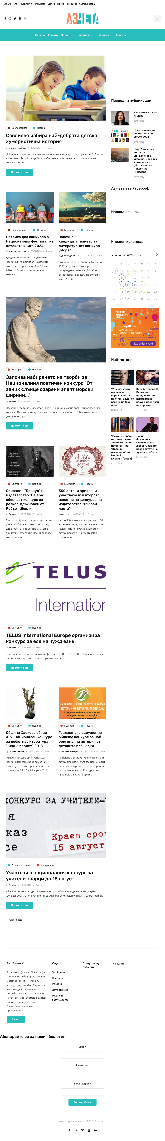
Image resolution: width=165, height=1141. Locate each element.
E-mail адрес (82, 1083)
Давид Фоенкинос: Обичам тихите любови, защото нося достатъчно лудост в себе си (147, 444)
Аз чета (12, 401)
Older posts (15, 919)
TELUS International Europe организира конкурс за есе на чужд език (53, 638)
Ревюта (53, 35)
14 (142, 285)
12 (128, 285)
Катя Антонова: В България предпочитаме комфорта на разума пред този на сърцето (147, 397)
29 (128, 271)
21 (142, 291)
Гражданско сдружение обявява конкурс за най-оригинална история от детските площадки (81, 739)
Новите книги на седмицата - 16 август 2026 (144, 133)
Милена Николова (17, 147)
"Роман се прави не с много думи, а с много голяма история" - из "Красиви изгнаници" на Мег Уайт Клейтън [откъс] (121, 447)
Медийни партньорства (81, 3)
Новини (66, 35)
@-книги (104, 35)
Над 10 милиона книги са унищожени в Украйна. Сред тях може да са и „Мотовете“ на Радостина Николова (145, 160)
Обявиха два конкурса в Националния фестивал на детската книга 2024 (30, 241)
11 (121, 285)
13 (135, 285)
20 (135, 291)
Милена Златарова (70, 751)
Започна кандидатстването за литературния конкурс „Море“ (79, 244)
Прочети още (19, 172)
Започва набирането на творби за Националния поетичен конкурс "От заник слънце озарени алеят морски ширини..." (49, 386)
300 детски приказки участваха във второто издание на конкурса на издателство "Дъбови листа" (80, 500)
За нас (16, 1019)
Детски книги (56, 3)
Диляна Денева (69, 255)
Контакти (26, 3)
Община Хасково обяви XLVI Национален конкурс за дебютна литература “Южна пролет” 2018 (29, 739)
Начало (40, 35)
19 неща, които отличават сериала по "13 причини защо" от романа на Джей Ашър (122, 397)
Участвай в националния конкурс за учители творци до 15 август (49, 876)
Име (82, 1046)
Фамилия (82, 1065)
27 (114, 271)
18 (121, 291)
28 (121, 271)
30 (135, 271)
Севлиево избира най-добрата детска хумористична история (51, 139)
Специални (85, 35)
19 (128, 291)
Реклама (40, 3)
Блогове (121, 35)
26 (128, 298)
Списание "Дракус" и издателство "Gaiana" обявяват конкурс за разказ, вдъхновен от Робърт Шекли (25, 500)
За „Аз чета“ (11, 3)
